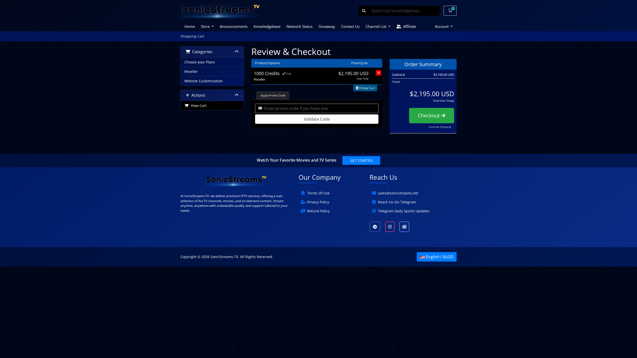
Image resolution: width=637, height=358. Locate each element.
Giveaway (326, 26)
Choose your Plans (199, 62)
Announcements (234, 26)
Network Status (299, 26)
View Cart (198, 105)
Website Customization (203, 81)
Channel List (376, 26)
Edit (288, 74)
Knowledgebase (267, 26)
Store (206, 26)
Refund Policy (318, 211)
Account (442, 26)
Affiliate (408, 26)
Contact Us (350, 26)
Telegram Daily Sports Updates (403, 211)
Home (189, 26)
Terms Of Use (318, 193)
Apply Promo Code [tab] (273, 95)
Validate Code (317, 119)
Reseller (191, 71)
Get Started (361, 160)
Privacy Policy (318, 202)
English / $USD (439, 257)
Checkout (429, 115)
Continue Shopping (440, 127)
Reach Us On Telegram (397, 202)
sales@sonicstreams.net (398, 193)
